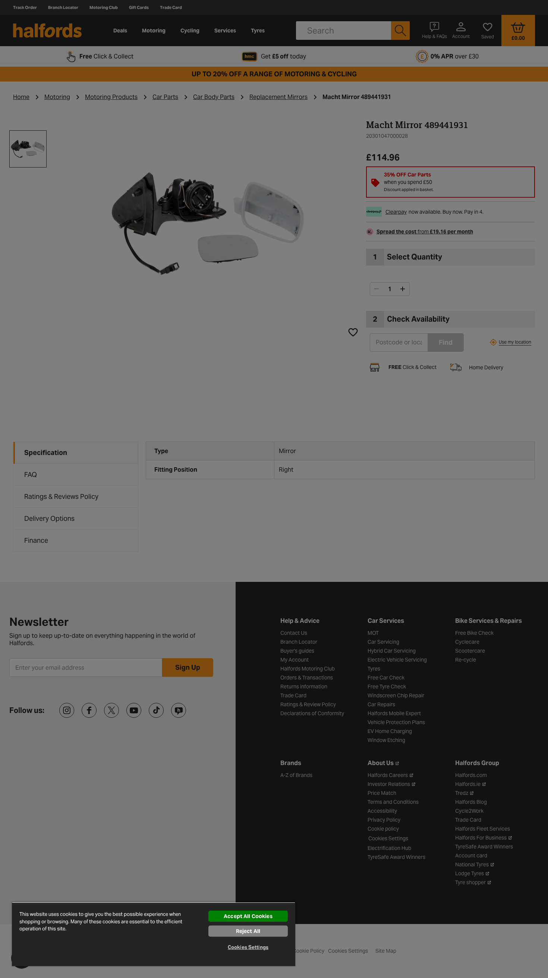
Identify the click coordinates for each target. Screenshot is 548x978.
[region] (153, 934)
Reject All (248, 931)
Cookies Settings (248, 947)
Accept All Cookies (248, 916)
